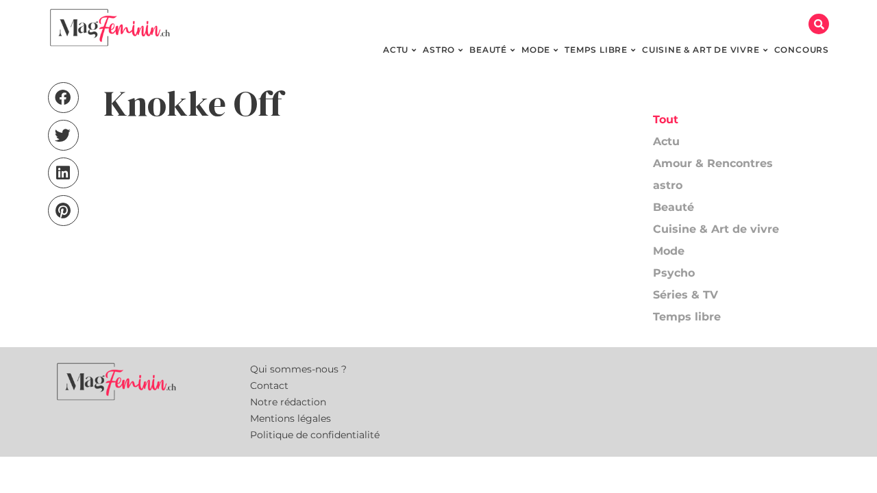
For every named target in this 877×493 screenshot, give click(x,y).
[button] (818, 24)
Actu (666, 141)
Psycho (674, 272)
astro (667, 185)
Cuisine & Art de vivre (716, 229)
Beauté (673, 207)
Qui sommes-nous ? (298, 369)
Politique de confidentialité (315, 435)
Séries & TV (685, 294)
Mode (668, 250)
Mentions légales (290, 418)
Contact (269, 385)
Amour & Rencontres (713, 163)
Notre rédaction (288, 402)
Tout (665, 119)
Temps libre (687, 316)
